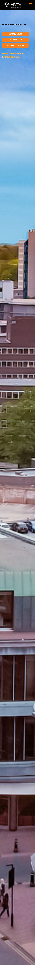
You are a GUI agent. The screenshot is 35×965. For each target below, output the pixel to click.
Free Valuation (15, 40)
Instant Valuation (15, 45)
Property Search (15, 34)
